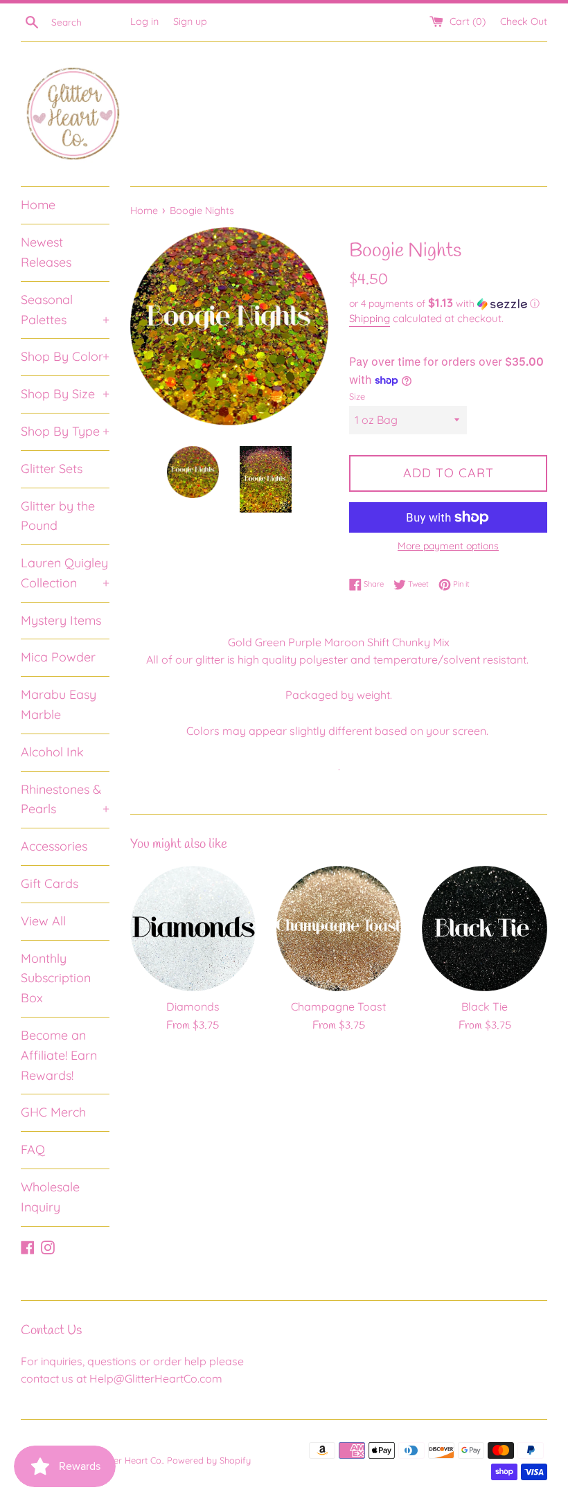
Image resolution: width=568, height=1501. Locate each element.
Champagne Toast (338, 1006)
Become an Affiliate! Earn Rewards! (59, 1055)
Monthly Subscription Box (56, 978)
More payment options (448, 546)
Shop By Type (65, 431)
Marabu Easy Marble (58, 704)
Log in (144, 21)
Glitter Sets (51, 469)
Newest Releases (46, 252)
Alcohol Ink (52, 752)
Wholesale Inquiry (50, 1197)
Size (357, 396)
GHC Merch (53, 1112)
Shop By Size (65, 394)
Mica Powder (58, 657)
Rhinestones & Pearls (65, 799)
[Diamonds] (193, 928)
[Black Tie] (484, 928)
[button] (448, 303)
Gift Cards (49, 883)
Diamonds (193, 1006)
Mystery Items (61, 620)
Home (38, 205)
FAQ (33, 1149)
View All (43, 921)
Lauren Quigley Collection (65, 573)
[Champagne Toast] (339, 928)
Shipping (369, 318)
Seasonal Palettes (65, 310)
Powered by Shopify (209, 1460)
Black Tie (484, 1006)
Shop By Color (65, 356)
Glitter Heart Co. (130, 1460)
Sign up (190, 21)
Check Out (523, 21)
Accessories (54, 846)
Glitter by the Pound (58, 516)
